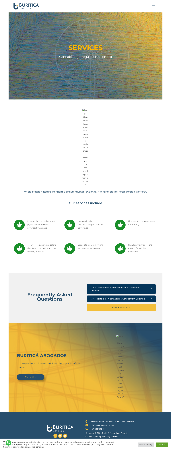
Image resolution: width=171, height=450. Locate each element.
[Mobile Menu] (153, 6)
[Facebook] (55, 436)
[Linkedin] (65, 436)
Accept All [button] (161, 444)
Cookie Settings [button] (146, 444)
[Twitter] (60, 436)
